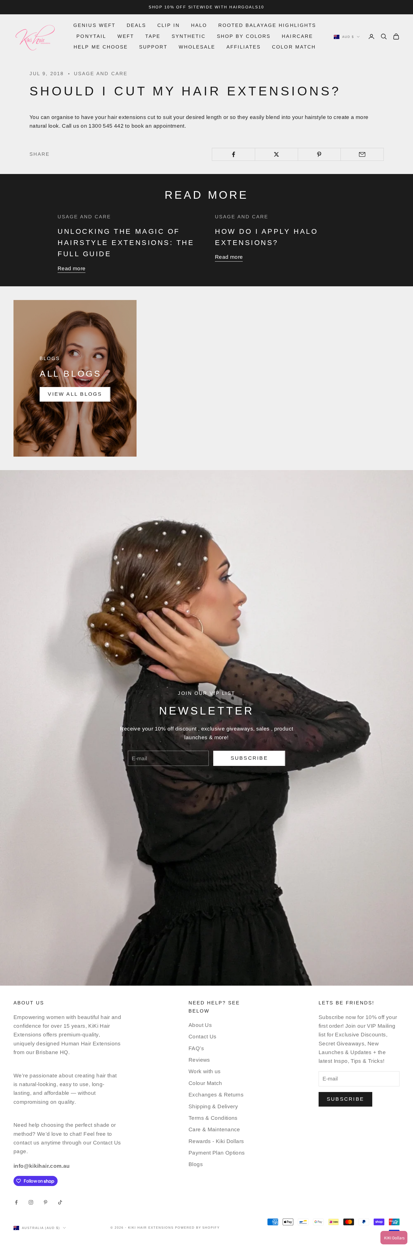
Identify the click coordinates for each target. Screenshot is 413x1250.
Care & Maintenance (214, 1129)
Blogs (196, 1164)
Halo (199, 25)
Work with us (205, 1071)
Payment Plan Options (217, 1153)
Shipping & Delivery (213, 1106)
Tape (152, 36)
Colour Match (205, 1083)
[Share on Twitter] (276, 154)
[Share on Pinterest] (319, 154)
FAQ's (196, 1048)
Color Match (294, 47)
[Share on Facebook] (233, 154)
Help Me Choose (101, 47)
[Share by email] (362, 154)
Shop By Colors (244, 36)
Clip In (168, 25)
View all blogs (75, 394)
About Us (200, 1025)
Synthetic (189, 36)
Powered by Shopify (197, 1227)
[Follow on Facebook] (16, 1202)
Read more (71, 268)
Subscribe (249, 758)
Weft (125, 36)
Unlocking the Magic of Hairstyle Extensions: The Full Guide (126, 242)
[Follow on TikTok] (60, 1202)
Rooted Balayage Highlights (267, 25)
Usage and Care (100, 73)
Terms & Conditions (213, 1118)
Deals (136, 25)
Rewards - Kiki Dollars (216, 1141)
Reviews (199, 1060)
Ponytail (91, 36)
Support (153, 47)
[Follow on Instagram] (31, 1202)
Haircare (297, 36)
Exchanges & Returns (216, 1095)
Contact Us (203, 1037)
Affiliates (243, 47)
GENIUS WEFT (94, 25)
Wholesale (197, 47)
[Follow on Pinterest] (45, 1202)
